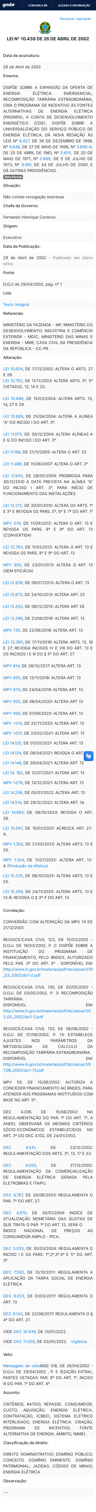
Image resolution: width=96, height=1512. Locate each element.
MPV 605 (12, 564)
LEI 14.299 (12, 792)
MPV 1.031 (12, 733)
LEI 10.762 (13, 380)
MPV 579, (12, 523)
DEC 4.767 (13, 1194)
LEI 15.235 (13, 875)
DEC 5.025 (13, 1248)
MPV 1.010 (12, 723)
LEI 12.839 (13, 582)
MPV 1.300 (13, 844)
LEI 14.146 (12, 762)
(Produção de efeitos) (27, 865)
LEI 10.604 (13, 368)
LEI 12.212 (12, 505)
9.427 (24, 140)
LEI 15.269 (13, 891)
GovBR (8, 5)
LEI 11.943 (13, 475)
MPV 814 (11, 665)
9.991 (26, 164)
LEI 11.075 (12, 434)
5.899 (45, 158)
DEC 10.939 (25, 1331)
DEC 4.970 (15, 1212)
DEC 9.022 (13, 1295)
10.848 (17, 398)
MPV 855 (11, 677)
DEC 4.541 (19, 1147)
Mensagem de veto (21, 1365)
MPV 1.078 (13, 782)
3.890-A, (85, 146)
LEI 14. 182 (13, 772)
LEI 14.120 (12, 743)
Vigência (79, 1341)
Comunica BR (37, 5)
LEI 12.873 (12, 594)
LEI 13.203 (13, 606)
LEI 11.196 (11, 451)
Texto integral (16, 304)
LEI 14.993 (13, 812)
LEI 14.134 (12, 752)
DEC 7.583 (13, 1272)
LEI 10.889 (13, 416)
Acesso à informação (74, 5)
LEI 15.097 (12, 828)
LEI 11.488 (12, 463)
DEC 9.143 (13, 1313)
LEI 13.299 (13, 618)
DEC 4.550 (19, 1165)
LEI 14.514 (12, 802)
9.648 (14, 146)
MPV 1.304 (13, 859)
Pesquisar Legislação (75, 19)
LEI (7, 398)
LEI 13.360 (13, 642)
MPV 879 (11, 689)
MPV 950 (11, 701)
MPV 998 (11, 713)
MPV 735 (11, 630)
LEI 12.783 (13, 547)
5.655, (66, 152)
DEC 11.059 (24, 1341)
